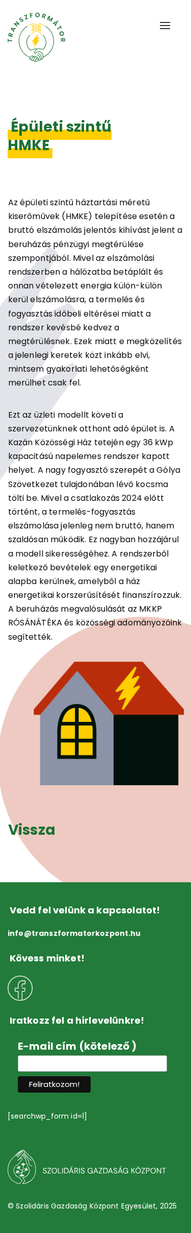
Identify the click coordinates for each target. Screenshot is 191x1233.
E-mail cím (77, 1046)
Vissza (32, 830)
